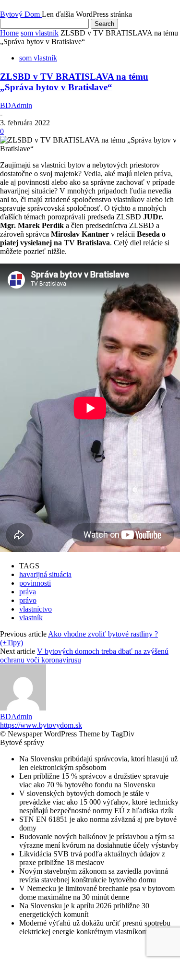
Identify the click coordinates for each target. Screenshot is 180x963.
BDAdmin (16, 105)
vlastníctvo (35, 609)
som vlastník (40, 33)
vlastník (31, 618)
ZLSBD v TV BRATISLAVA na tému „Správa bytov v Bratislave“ (74, 82)
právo (27, 600)
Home (9, 33)
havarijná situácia (45, 574)
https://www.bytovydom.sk (41, 725)
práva (27, 592)
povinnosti (35, 583)
